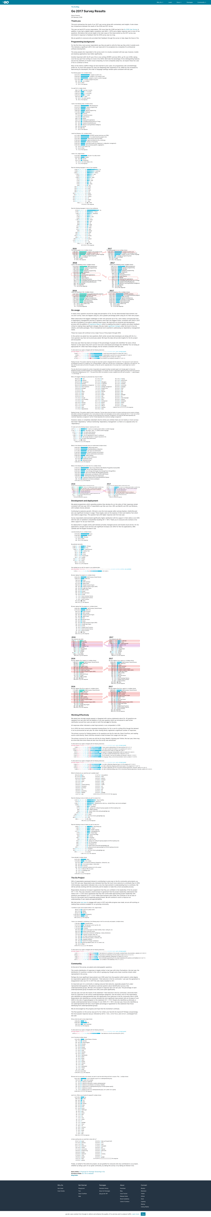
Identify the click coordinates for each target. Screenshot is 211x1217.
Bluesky (143, 1188)
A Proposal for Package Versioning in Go (92, 1171)
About (122, 1185)
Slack (142, 1199)
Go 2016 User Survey (130, 29)
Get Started (82, 1185)
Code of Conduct (124, 1201)
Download (122, 1188)
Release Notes (124, 1196)
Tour (79, 1191)
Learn (170, 2)
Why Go (160, 2)
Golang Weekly (145, 1206)
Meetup (143, 1204)
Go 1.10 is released (87, 1173)
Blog (121, 1191)
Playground (81, 1188)
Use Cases (60, 1188)
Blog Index (74, 1175)
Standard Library (103, 1188)
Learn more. (135, 1214)
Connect (144, 1185)
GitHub (143, 1196)
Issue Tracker (123, 1193)
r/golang (143, 1201)
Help (79, 1196)
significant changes (114, 326)
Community (202, 2)
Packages (190, 2)
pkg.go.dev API (103, 1193)
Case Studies (61, 1191)
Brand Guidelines (124, 1199)
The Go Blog (75, 7)
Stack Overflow (82, 1193)
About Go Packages (104, 1191)
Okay (143, 1214)
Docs (179, 2)
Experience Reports (95, 324)
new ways (84, 902)
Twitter (143, 1193)
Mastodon (143, 1191)
